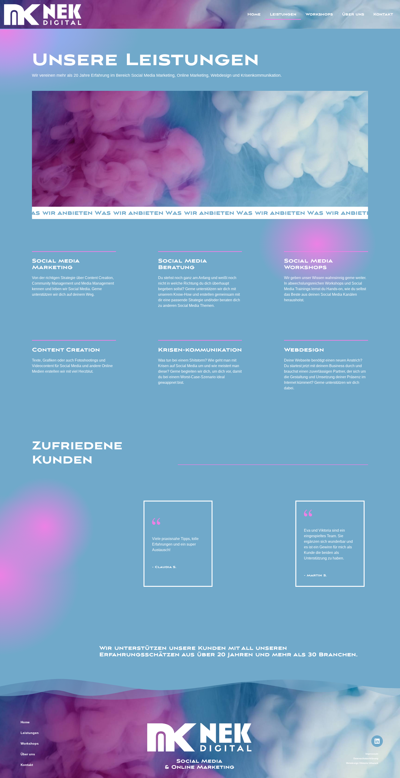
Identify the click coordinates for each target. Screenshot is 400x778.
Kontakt (383, 14)
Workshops (319, 14)
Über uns (353, 14)
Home (254, 14)
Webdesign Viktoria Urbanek (362, 763)
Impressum (372, 754)
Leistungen (283, 14)
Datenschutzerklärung (365, 758)
